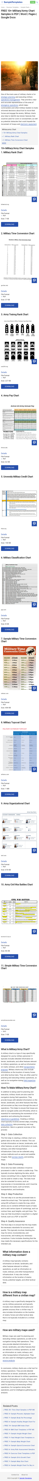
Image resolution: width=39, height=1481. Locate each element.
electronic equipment (28, 124)
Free (32, 2)
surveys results (17, 1157)
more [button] (4, 143)
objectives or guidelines (10, 1119)
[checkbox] (2, 2)
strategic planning (8, 97)
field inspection (29, 1080)
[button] (37, 2)
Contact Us (15, 1475)
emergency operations (9, 105)
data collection (6, 1124)
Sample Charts (25, 7)
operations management (10, 100)
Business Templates (13, 7)
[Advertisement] (19, 39)
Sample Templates (26, 1478)
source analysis (9, 1360)
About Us (24, 1475)
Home (3, 7)
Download (9, 224)
